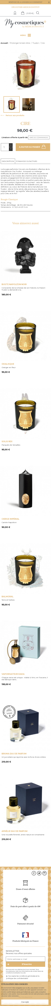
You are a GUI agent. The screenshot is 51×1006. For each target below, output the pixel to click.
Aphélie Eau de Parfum (14, 831)
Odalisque (8, 364)
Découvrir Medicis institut (25, 7)
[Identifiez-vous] (15, 13)
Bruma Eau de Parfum (14, 753)
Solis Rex (7, 441)
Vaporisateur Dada (13, 674)
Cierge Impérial (10, 519)
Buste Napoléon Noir (14, 284)
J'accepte (25, 1002)
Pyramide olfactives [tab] (26, 161)
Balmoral (7, 596)
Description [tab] (8, 161)
